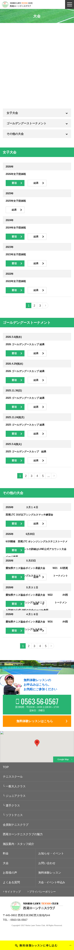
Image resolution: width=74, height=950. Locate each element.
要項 (14, 183)
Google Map (63, 759)
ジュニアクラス (14, 795)
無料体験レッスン (49, 872)
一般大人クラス (14, 786)
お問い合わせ (46, 863)
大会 (6, 863)
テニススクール (13, 776)
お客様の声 (10, 872)
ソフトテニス (13, 815)
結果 (36, 183)
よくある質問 (11, 882)
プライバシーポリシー (42, 891)
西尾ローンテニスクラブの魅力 (23, 834)
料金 (6, 853)
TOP (6, 767)
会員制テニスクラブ (15, 824)
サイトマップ (13, 891)
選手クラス (11, 805)
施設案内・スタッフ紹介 (18, 843)
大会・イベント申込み (51, 882)
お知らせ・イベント (51, 853)
